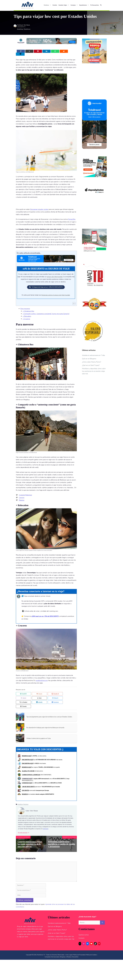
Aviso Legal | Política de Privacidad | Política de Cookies (80, 955)
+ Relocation (27, 316)
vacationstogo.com (42, 680)
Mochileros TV (41, 955)
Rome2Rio (71, 219)
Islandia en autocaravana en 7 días (93, 355)
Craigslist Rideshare (25, 495)
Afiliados (68, 957)
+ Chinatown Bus (28, 311)
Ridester (21, 500)
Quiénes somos (84, 935)
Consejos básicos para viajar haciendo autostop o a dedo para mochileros (30, 844)
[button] (100, 5)
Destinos (46, 5)
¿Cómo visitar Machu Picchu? (91, 362)
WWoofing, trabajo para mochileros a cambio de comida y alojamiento (61, 844)
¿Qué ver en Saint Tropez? (90, 365)
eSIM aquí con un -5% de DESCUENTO (45, 616)
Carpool (21, 498)
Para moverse (25, 309)
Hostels (54, 5)
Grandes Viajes (62, 5)
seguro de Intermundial (55, 277)
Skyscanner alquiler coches (39, 209)
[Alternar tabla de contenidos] (73, 303)
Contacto (81, 938)
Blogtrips (62, 957)
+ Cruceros (26, 319)
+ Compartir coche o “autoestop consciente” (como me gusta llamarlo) (46, 314)
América (20, 29)
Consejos (73, 5)
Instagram (45, 829)
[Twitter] (29, 51)
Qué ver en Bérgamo (89, 359)
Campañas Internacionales (52, 957)
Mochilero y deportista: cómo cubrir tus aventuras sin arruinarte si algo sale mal (94, 371)
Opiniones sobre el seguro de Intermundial (55, 295)
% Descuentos (94, 5)
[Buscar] (102, 922)
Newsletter (75, 957)
